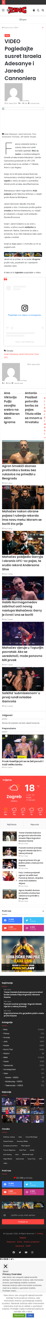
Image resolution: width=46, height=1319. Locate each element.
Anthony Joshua (9, 1137)
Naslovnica (11, 1242)
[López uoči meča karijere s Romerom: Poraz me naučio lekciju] (37, 1110)
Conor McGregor (31, 1137)
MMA (7, 35)
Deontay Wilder (22, 1141)
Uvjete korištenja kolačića (30, 1309)
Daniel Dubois (8, 1141)
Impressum (19, 1246)
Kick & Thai (8, 1049)
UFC (40, 1159)
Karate (6, 1045)
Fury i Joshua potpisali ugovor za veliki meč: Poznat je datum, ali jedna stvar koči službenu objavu (31, 878)
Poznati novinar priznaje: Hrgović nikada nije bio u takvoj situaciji (30, 851)
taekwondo (20, 1159)
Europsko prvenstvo (10, 1146)
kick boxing (7, 1154)
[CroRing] (16, 10)
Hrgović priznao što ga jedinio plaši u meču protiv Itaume (31, 863)
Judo (5, 1041)
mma (17, 1154)
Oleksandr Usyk (27, 1154)
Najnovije (35, 824)
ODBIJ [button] (30, 1315)
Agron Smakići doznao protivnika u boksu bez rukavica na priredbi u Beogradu (29, 894)
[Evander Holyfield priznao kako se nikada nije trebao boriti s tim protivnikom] (37, 1119)
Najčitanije (11, 824)
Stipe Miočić (7, 1159)
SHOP (28, 1246)
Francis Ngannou (9, 1150)
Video (5, 1073)
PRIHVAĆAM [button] (19, 1315)
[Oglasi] (23, 19)
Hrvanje (6, 1037)
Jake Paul (22, 1150)
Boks (5, 1029)
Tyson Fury (31, 1159)
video (5, 1163)
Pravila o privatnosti (31, 1242)
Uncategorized (9, 1069)
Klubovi (6, 1053)
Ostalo (6, 1061)
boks (20, 1137)
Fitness (6, 1033)
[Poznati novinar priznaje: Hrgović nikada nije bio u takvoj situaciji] (10, 851)
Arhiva (19, 1242)
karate (32, 1150)
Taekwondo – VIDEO (14, 1085)
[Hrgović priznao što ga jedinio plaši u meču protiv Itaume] (10, 864)
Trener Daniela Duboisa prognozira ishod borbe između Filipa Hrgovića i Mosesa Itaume (30, 836)
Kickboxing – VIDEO (13, 1081)
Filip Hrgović (25, 1146)
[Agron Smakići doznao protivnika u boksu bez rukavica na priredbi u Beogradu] (10, 894)
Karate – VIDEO (11, 1077)
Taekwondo (8, 1065)
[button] (23, 746)
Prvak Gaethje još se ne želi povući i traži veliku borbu (22, 763)
